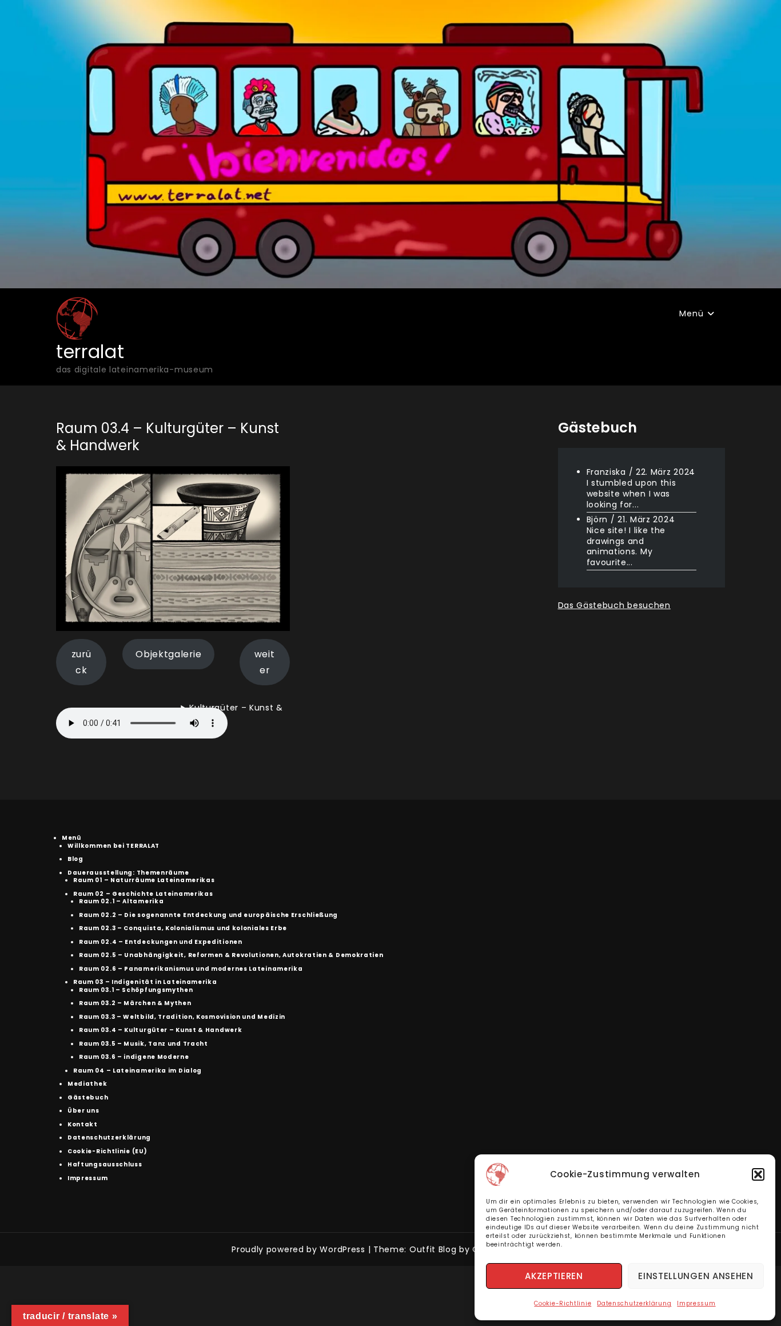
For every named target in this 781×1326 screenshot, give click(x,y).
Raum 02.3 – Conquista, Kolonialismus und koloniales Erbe (183, 928)
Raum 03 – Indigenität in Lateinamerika (145, 982)
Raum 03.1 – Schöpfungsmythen (136, 990)
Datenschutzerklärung (634, 1303)
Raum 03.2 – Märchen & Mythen (135, 1003)
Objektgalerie (168, 654)
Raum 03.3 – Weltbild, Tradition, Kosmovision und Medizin (182, 1017)
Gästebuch (87, 1097)
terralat (90, 351)
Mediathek (87, 1083)
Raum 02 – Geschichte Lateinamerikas (143, 894)
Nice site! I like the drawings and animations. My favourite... (626, 546)
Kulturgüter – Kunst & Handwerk (232, 715)
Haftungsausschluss (104, 1164)
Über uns (83, 1110)
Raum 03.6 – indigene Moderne (134, 1057)
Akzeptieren (554, 1276)
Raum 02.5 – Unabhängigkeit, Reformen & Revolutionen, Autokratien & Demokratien (231, 955)
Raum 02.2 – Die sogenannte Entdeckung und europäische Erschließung (208, 915)
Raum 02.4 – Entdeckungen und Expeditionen (160, 942)
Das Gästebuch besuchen (614, 605)
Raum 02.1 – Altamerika (121, 901)
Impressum (696, 1303)
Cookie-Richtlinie (562, 1303)
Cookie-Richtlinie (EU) (107, 1151)
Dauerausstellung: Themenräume (128, 872)
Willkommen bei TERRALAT (113, 845)
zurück (81, 662)
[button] (758, 1174)
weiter (264, 662)
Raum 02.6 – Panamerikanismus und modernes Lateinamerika (191, 968)
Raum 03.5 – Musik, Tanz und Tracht (143, 1043)
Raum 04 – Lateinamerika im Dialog (137, 1070)
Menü (691, 313)
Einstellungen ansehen (696, 1276)
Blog (75, 859)
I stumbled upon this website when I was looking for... (631, 493)
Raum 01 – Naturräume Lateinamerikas (144, 880)
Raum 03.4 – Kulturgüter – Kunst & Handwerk (160, 1030)
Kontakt (82, 1124)
